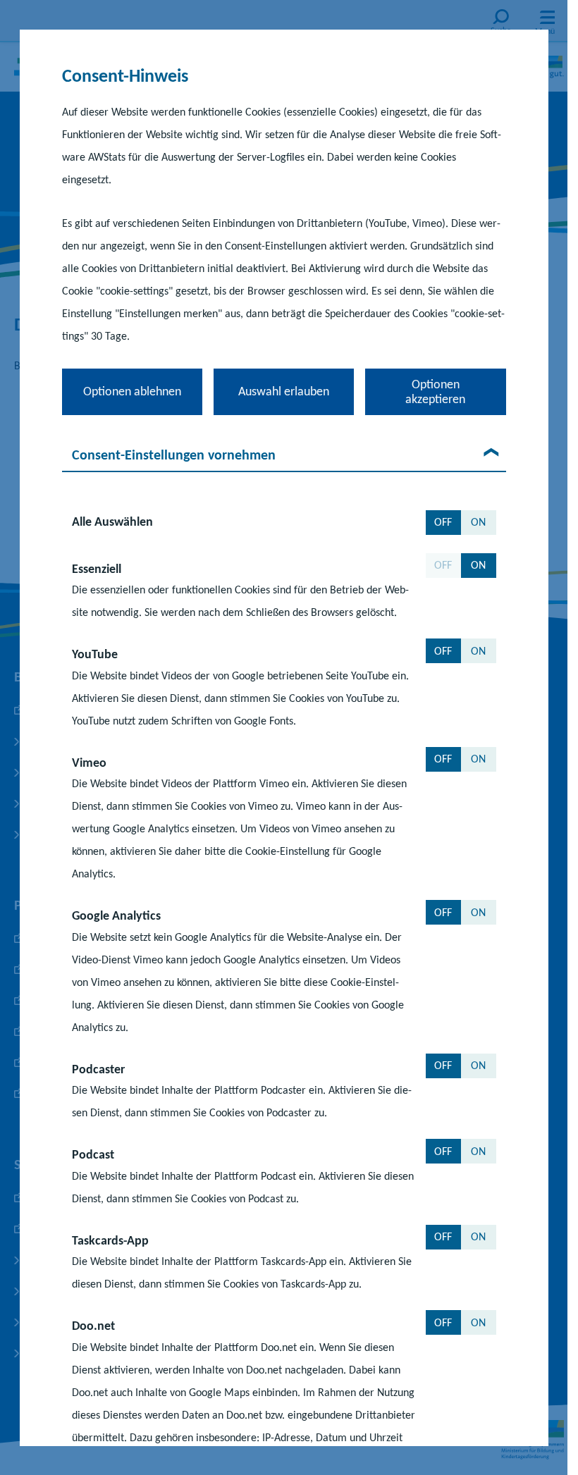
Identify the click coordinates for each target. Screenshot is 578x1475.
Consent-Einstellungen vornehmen (174, 454)
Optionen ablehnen (132, 391)
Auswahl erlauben (283, 391)
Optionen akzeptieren (435, 391)
